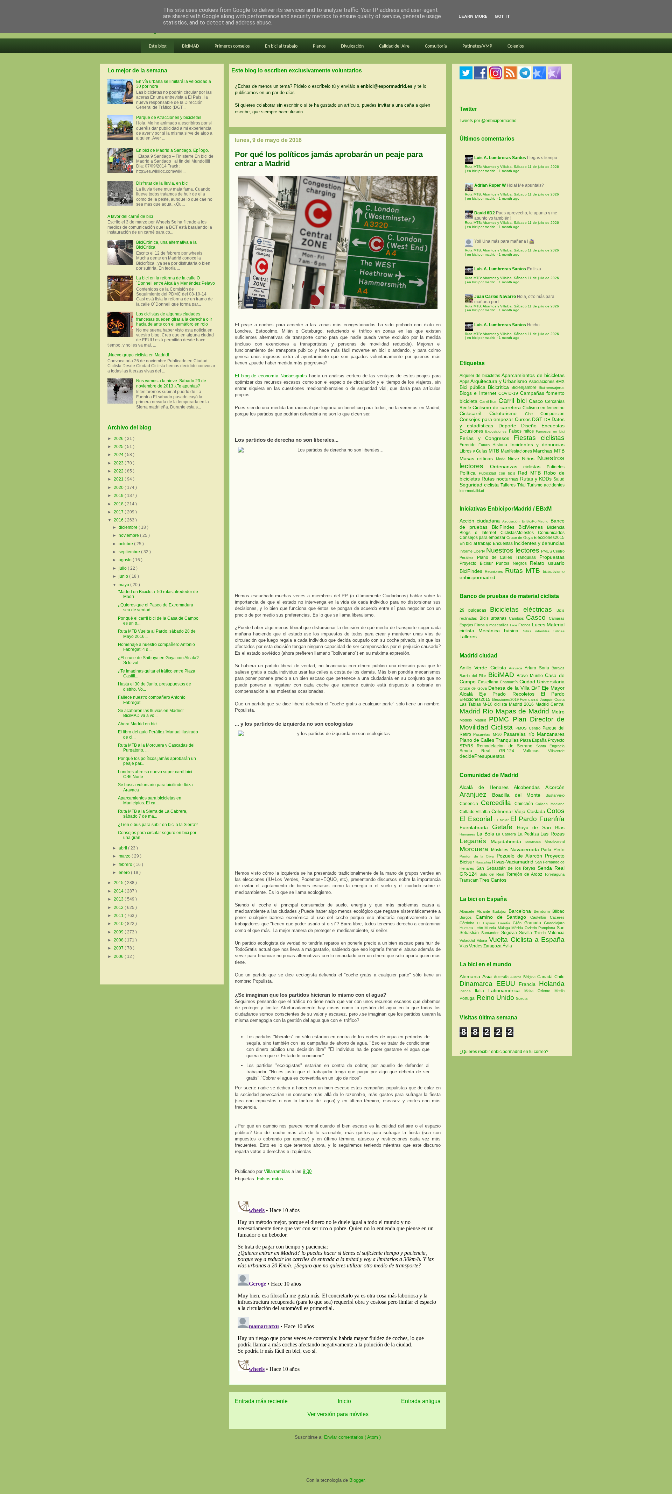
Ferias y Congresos (487, 438)
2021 (119, 479)
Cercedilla (497, 802)
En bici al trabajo (281, 46)
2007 (119, 948)
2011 (119, 915)
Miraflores (535, 842)
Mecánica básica (498, 630)
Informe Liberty (472, 551)
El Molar (502, 820)
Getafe (504, 827)
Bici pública (474, 387)
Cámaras (557, 618)
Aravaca (517, 668)
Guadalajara (554, 923)
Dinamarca (478, 983)
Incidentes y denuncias (537, 444)
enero (125, 872)
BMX (560, 381)
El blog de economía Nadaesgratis (271, 375)
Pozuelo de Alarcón (521, 856)
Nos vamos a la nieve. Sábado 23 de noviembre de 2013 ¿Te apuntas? (171, 383)
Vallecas (535, 750)
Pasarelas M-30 (488, 734)
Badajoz (500, 911)
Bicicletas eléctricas (521, 609)
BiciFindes (503, 527)
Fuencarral (530, 699)
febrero (126, 864)
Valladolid (468, 940)
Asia (488, 976)
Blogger (356, 1480)
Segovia (510, 932)
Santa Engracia (550, 746)
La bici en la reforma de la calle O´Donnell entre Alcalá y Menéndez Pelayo (175, 280)
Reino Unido (496, 997)
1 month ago (509, 171)
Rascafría (484, 862)
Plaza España (534, 740)
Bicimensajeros (552, 387)
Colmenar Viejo (509, 811)
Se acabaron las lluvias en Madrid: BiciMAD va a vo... (151, 713)
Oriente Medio (551, 991)
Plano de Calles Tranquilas (506, 557)
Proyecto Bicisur (476, 563)
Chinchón (525, 803)
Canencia (470, 803)
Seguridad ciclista (480, 485)
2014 (119, 891)
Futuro (485, 445)
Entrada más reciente (261, 1401)
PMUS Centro (553, 551)
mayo (124, 584)
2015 (119, 882)
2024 (119, 454)
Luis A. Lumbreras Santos (500, 157)
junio (124, 576)
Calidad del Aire (394, 46)
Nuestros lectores (512, 550)
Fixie (513, 625)
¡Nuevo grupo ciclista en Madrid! (138, 355)
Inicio (344, 1401)
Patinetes (556, 466)
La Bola (486, 834)
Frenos (524, 625)
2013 (119, 899)
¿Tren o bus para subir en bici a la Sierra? (158, 824)
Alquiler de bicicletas (481, 375)
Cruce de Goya (519, 537)
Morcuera (475, 849)
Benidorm (543, 911)
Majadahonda (508, 841)
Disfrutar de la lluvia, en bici (162, 183)
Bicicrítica (499, 387)
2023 (119, 463)
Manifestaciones (517, 451)
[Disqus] (338, 1285)
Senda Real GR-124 (491, 750)
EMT (536, 688)
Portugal (468, 998)
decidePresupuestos (482, 756)
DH (548, 419)
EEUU (507, 983)
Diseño (531, 425)
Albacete (468, 911)
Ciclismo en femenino (544, 407)
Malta (531, 991)
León (480, 928)
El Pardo (553, 694)
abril (123, 848)
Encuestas (553, 425)
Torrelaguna (554, 874)
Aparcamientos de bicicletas (533, 375)
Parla (547, 849)
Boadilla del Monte (519, 795)
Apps (465, 381)
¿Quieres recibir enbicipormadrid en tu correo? (504, 1051)
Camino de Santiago (503, 917)
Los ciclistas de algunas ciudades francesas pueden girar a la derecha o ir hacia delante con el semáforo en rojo (174, 319)
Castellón (540, 917)
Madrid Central (550, 704)
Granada (534, 922)
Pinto (559, 849)
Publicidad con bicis (498, 473)
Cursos (523, 419)
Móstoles (500, 849)
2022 (119, 471)
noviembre (129, 535)
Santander (491, 933)
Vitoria (483, 940)
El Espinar (487, 923)
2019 (119, 495)
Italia (481, 990)
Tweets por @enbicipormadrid (488, 120)
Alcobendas (529, 787)
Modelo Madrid (474, 720)
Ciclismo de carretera (497, 407)
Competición (552, 413)
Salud (559, 479)
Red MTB (531, 473)
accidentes (554, 485)
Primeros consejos (232, 46)
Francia (529, 984)
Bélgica (530, 977)
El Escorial (477, 819)
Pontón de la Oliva (478, 856)
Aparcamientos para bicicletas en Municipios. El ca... (149, 800)
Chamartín (509, 682)
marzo (125, 856)
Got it (502, 16)
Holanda (552, 983)
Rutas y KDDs (536, 479)
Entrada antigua (421, 1401)
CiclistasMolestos (517, 532)
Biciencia (556, 527)
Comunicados (551, 532)
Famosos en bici (550, 431)
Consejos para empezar (487, 419)
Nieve (515, 458)
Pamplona (547, 928)
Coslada (537, 811)
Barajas (558, 668)
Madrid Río (478, 711)
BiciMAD (190, 46)
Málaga (505, 928)
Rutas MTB (522, 570)
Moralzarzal (555, 842)
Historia (501, 444)
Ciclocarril (474, 413)
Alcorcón (555, 787)
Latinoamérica (506, 990)
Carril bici (513, 400)
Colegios (515, 46)
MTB (495, 451)
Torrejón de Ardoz (525, 874)
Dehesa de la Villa (509, 688)
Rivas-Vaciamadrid (513, 862)
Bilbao (558, 911)
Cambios (516, 618)
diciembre (129, 527)
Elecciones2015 (549, 537)
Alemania (471, 976)
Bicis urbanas (493, 618)
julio (123, 568)
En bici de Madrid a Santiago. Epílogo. (172, 150)
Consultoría (436, 46)
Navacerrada (525, 849)
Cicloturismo (507, 413)
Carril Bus (488, 401)
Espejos (466, 625)
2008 (119, 940)
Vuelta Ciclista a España (527, 939)
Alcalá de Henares (487, 787)
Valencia (556, 932)
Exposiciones (497, 431)
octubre (126, 543)
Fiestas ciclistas (539, 437)
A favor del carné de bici (130, 216)
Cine (532, 414)
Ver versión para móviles (338, 1414)
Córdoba (468, 923)
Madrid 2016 (522, 704)
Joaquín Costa (552, 699)
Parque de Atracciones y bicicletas (168, 117)
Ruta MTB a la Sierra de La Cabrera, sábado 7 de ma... (152, 814)
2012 (119, 907)
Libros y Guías (474, 451)
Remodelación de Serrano (506, 746)
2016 (119, 520)
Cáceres (557, 917)
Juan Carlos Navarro (495, 296)
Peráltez (467, 557)
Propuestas (552, 557)
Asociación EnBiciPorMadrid (525, 521)
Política (469, 473)
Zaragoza (493, 946)
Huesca (467, 928)
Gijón (518, 923)
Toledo (541, 933)
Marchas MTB (549, 451)
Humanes (468, 834)
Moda (502, 459)
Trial (522, 485)
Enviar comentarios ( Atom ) (352, 1437)
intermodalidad (472, 491)
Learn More (473, 16)
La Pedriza (529, 834)
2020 (119, 487)
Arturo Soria (538, 668)
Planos (319, 46)
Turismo (535, 485)
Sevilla (526, 932)
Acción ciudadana (480, 521)
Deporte (509, 425)
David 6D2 (484, 213)
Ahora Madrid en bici (138, 723)
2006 (119, 956)
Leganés (475, 841)
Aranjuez (476, 794)
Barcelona (521, 911)
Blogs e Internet (479, 393)
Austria (516, 977)
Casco (537, 401)
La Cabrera (507, 834)
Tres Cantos (492, 880)
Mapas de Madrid (524, 711)
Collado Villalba (475, 811)
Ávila (507, 946)
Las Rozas (552, 834)
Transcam (469, 880)
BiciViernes (530, 527)
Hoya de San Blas (541, 827)
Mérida (518, 928)
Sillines (559, 631)
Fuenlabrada (476, 827)
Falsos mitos (270, 1178)
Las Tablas (471, 704)
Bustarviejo (555, 795)
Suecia (521, 998)
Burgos (468, 917)
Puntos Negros (511, 563)
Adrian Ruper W (490, 185)
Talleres (508, 485)
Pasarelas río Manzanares (534, 734)
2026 (119, 438)
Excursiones (472, 431)
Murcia (491, 928)
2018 (119, 503)
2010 (119, 923)
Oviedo (532, 928)
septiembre (130, 551)
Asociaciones (542, 381)
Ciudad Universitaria (542, 681)
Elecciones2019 (506, 699)
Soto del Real (492, 874)
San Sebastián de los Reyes (506, 868)
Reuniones (494, 571)
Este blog (158, 46)
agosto (126, 559)
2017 (119, 512)
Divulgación (352, 46)
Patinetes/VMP (477, 46)
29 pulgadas (473, 610)
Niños (529, 458)
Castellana (489, 682)
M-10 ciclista (496, 704)
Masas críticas (478, 458)
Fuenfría (552, 819)
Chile (559, 976)
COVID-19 (509, 393)
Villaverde (556, 751)
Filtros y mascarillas (491, 625)
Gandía (505, 923)
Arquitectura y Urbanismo (499, 381)
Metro (558, 711)
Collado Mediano (550, 804)
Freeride (469, 444)
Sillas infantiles (536, 631)
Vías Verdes (471, 946)
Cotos (556, 810)
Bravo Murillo (531, 675)
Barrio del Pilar (474, 676)
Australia (502, 977)
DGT (538, 419)
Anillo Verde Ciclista (484, 667)
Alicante (484, 911)
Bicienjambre (525, 387)
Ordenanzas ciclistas (518, 466)
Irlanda (467, 991)
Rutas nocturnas (501, 479)
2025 (119, 446)
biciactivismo (554, 571)
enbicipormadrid (477, 577)
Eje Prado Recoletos (510, 694)
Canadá (545, 976)
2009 (119, 932)
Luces (538, 624)
